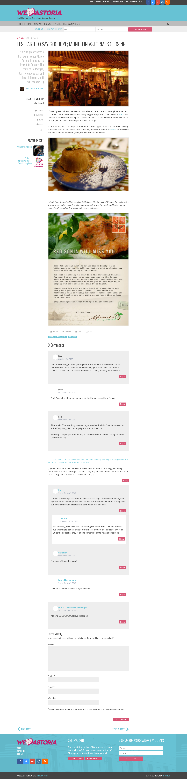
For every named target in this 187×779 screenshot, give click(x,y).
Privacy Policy (42, 775)
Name (51, 675)
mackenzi (64, 518)
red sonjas (72, 337)
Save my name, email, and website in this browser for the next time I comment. (87, 709)
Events (57, 24)
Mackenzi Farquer (35, 88)
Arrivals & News (42, 24)
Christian (62, 552)
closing (51, 337)
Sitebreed (166, 775)
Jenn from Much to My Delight (73, 607)
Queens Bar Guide (120, 1)
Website (52, 698)
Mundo (112, 129)
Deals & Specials (71, 24)
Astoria (20, 38)
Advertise (107, 1)
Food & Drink (25, 24)
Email (51, 687)
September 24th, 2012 (67, 583)
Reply (122, 376)
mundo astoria (61, 337)
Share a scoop (76, 758)
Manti (121, 114)
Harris (61, 490)
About (98, 1)
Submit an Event (93, 758)
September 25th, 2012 (79, 462)
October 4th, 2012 (65, 359)
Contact (133, 1)
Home (92, 1)
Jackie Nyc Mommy (67, 580)
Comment (51, 644)
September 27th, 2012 (67, 392)
